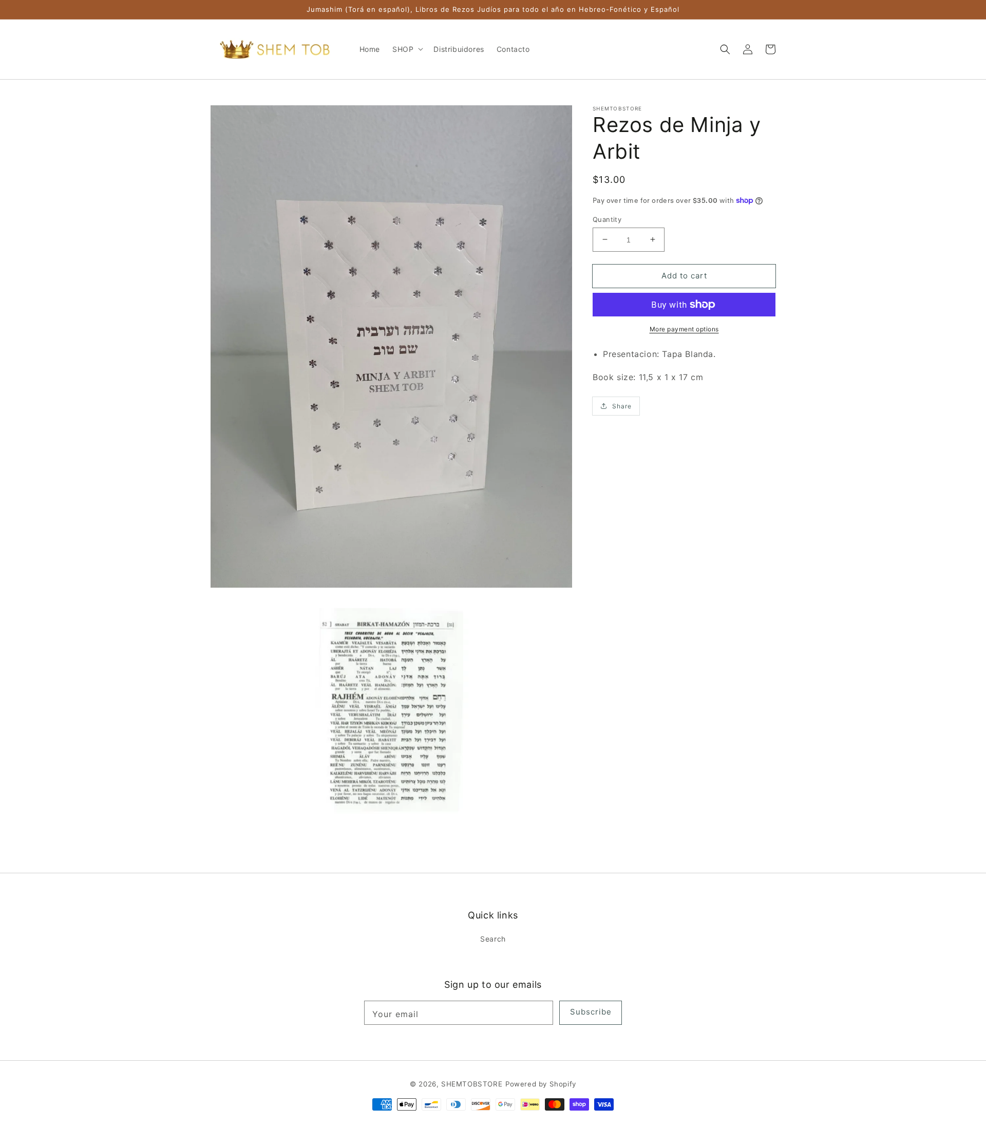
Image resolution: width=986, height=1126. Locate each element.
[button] (725, 49)
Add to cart (684, 275)
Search (493, 938)
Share (622, 405)
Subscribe (591, 1012)
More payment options (684, 329)
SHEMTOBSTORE (471, 1084)
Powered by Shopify (540, 1084)
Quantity (607, 219)
